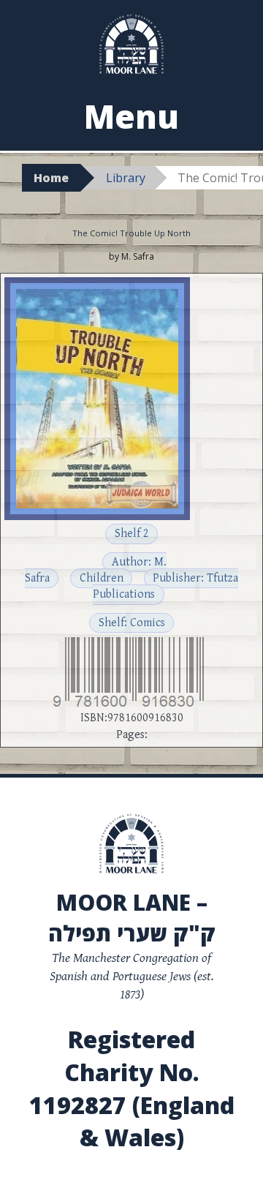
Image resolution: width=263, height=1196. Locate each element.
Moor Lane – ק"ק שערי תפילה (132, 917)
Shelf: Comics (132, 623)
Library (125, 178)
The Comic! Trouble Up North (131, 232)
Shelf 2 (132, 534)
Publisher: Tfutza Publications (165, 586)
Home (51, 178)
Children (101, 578)
